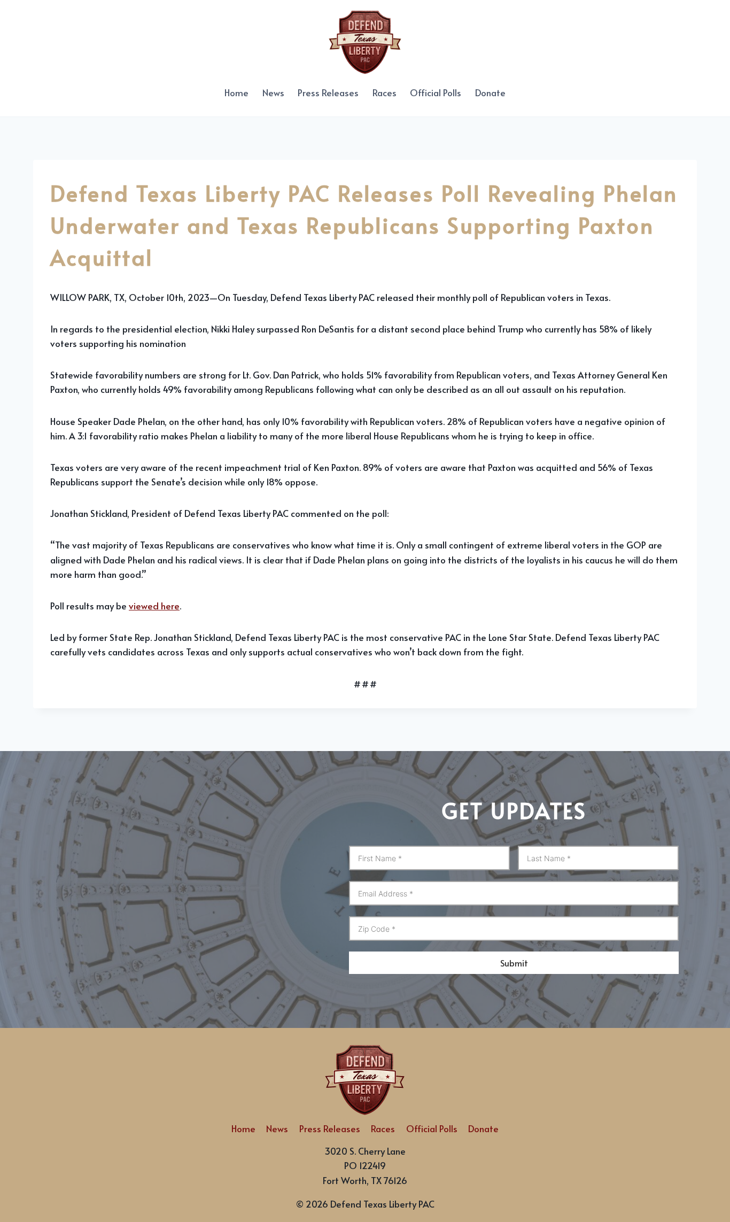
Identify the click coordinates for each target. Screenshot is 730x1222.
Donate (490, 92)
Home (236, 92)
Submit (514, 963)
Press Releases (328, 92)
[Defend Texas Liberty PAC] (365, 40)
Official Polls (435, 92)
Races (384, 92)
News (273, 92)
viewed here (154, 605)
